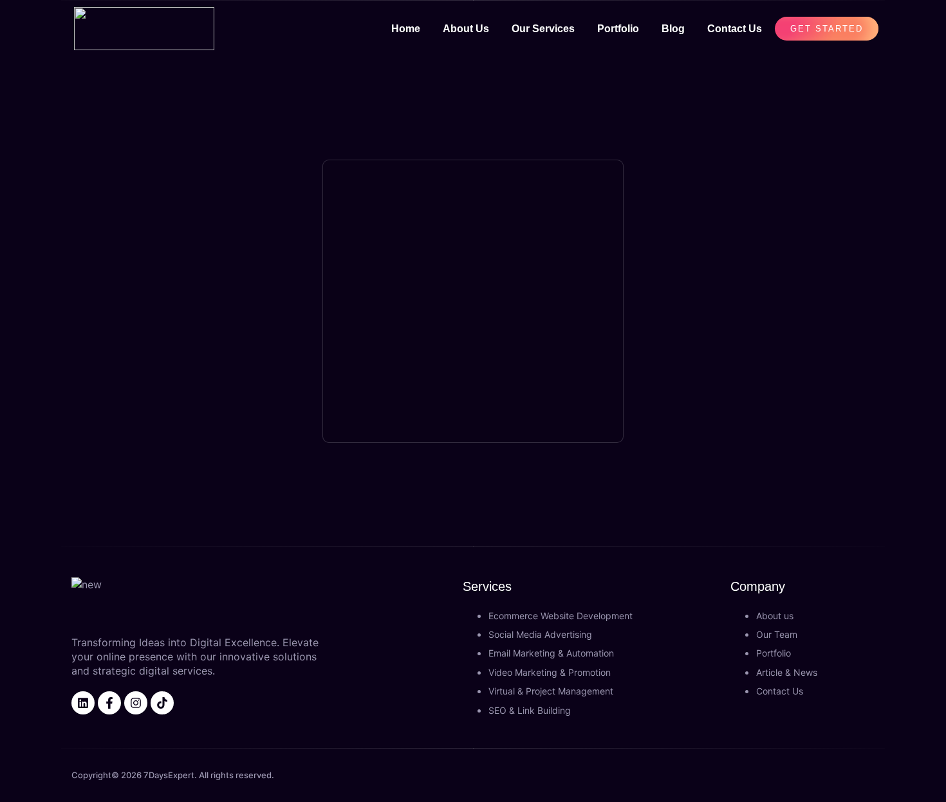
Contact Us (734, 28)
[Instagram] (135, 702)
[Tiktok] (162, 702)
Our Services (543, 28)
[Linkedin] (83, 702)
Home (405, 28)
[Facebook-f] (109, 702)
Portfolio (618, 28)
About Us (466, 28)
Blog (673, 28)
